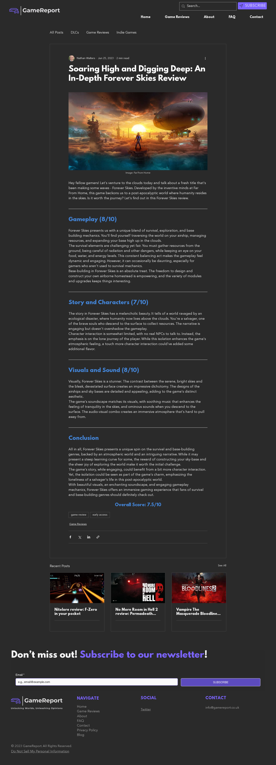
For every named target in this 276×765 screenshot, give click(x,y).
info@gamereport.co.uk (222, 707)
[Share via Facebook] (70, 537)
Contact (83, 725)
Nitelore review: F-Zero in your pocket (75, 612)
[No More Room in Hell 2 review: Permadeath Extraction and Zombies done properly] (138, 588)
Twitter (146, 709)
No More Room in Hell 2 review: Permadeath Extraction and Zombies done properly (136, 612)
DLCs (75, 32)
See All (222, 565)
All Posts (56, 32)
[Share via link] (98, 537)
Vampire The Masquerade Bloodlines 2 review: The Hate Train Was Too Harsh (198, 612)
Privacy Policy (87, 730)
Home (82, 706)
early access (100, 514)
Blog (80, 735)
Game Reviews (97, 32)
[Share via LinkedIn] (88, 537)
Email (20, 674)
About (82, 716)
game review (78, 514)
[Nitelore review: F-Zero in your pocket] (77, 588)
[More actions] (205, 58)
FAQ (80, 721)
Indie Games (126, 32)
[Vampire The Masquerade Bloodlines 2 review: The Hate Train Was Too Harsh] (199, 588)
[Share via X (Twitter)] (79, 537)
